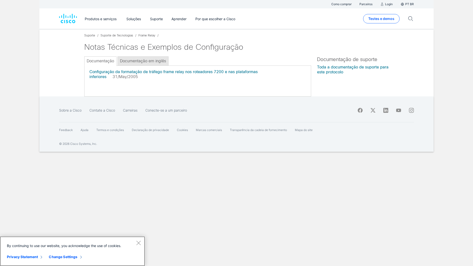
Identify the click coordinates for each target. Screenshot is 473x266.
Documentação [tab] (100, 61)
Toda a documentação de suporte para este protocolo (353, 69)
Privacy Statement (22, 257)
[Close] (138, 242)
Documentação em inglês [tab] (143, 61)
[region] (72, 251)
